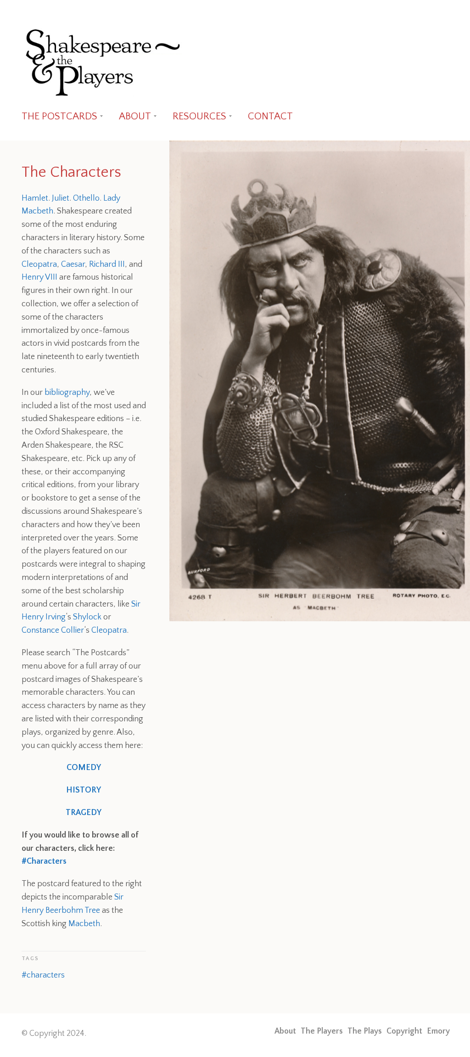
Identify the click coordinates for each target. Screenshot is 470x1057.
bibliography (67, 392)
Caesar (73, 264)
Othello (86, 198)
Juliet (60, 198)
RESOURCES (199, 116)
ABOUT (135, 116)
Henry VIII (39, 277)
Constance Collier (53, 630)
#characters (43, 975)
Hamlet (35, 198)
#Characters (44, 861)
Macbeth (84, 923)
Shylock (87, 617)
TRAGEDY (83, 812)
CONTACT (270, 116)
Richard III (107, 264)
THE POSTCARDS (59, 116)
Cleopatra (39, 264)
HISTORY (83, 790)
